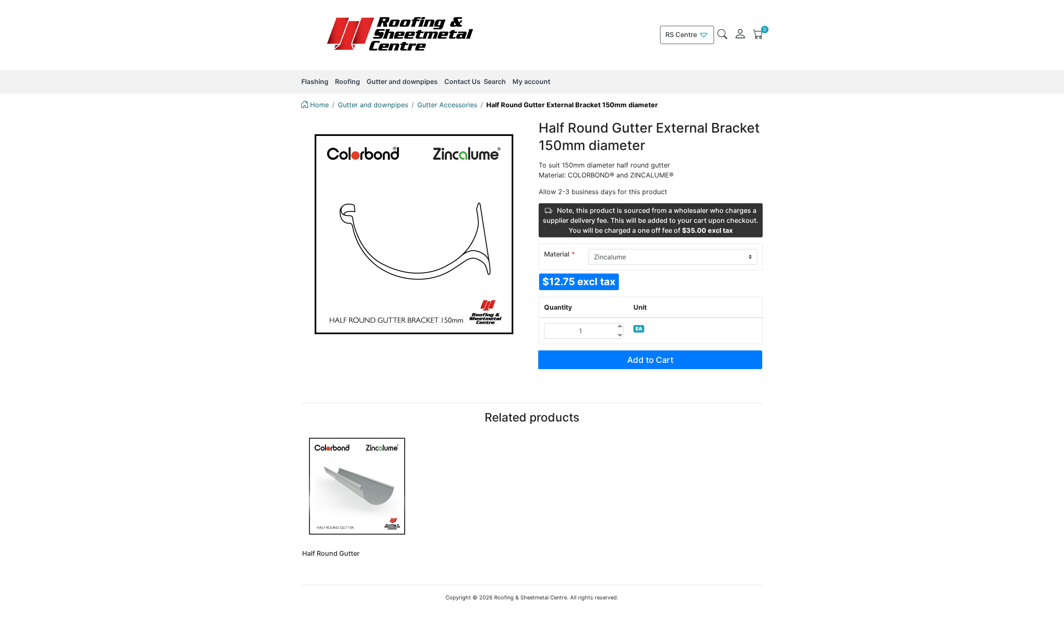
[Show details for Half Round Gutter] (357, 486)
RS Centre (682, 34)
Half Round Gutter (331, 553)
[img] (722, 34)
